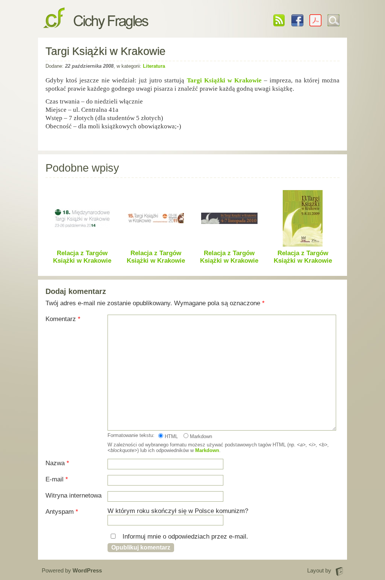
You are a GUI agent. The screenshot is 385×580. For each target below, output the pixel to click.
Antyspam (61, 511)
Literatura (154, 66)
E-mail (56, 479)
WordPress (87, 570)
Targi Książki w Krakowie (224, 80)
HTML (170, 436)
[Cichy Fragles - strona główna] (96, 23)
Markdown (200, 436)
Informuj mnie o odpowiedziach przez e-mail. (184, 536)
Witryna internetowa (73, 495)
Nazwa (57, 463)
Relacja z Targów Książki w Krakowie (82, 257)
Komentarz (62, 319)
